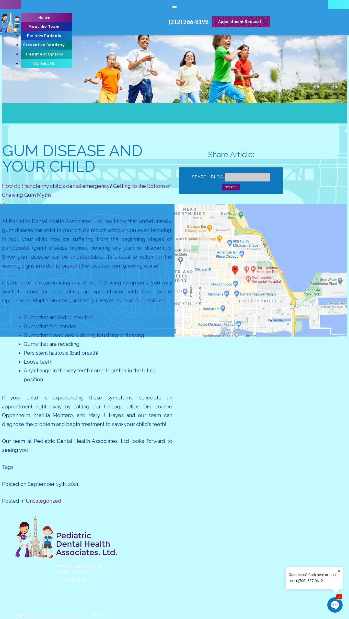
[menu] (174, 6)
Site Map (99, 615)
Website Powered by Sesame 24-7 (53, 616)
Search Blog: (208, 176)
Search (231, 187)
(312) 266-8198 (71, 579)
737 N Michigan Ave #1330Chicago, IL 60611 (78, 569)
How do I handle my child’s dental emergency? (57, 186)
